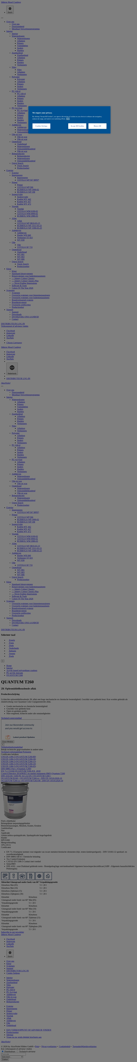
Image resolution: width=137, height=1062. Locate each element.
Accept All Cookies (77, 126)
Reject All (97, 126)
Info (68, 119)
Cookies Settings (41, 126)
